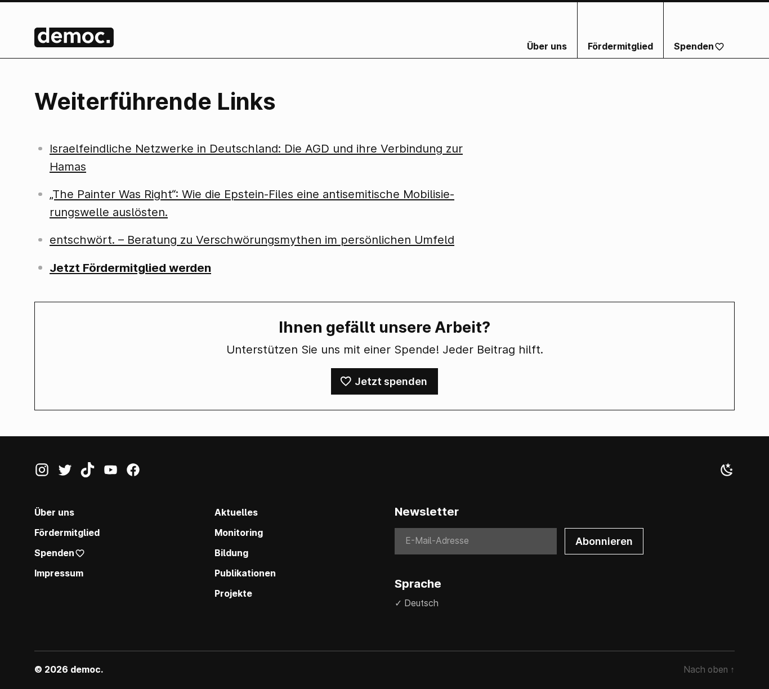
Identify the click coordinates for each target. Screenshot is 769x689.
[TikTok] (91, 472)
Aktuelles (236, 512)
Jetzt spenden (391, 381)
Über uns (547, 46)
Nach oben (709, 669)
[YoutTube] (114, 472)
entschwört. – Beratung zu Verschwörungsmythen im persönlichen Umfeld (252, 239)
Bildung (231, 553)
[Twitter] (69, 472)
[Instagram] (45, 472)
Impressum (58, 573)
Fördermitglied (620, 46)
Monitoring (238, 532)
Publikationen (245, 573)
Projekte (233, 593)
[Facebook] (137, 472)
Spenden (694, 46)
